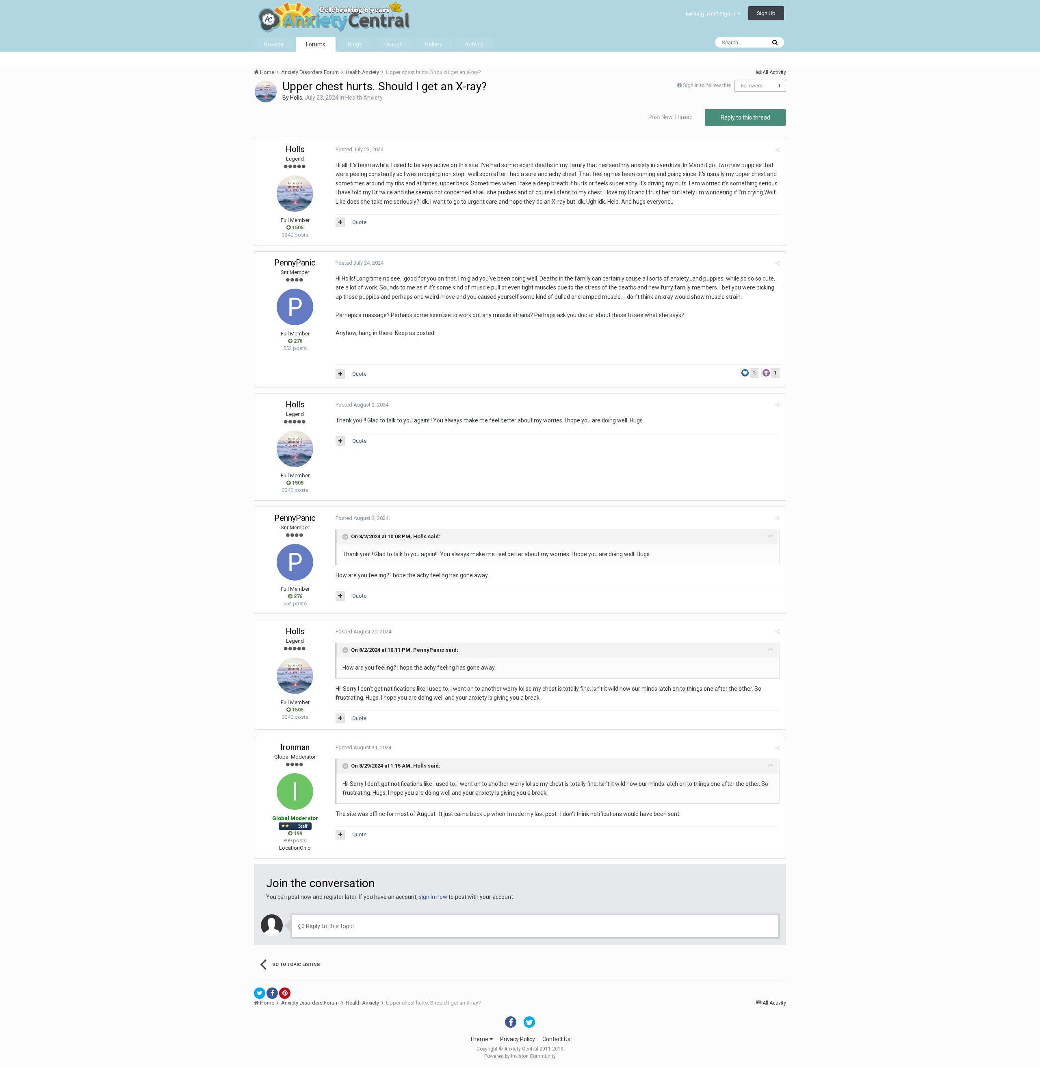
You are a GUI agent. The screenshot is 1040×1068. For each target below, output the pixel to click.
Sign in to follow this (707, 85)
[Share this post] (777, 150)
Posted (360, 149)
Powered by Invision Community (520, 1056)
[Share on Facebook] (272, 993)
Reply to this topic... (331, 926)
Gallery (433, 44)
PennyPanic (295, 263)
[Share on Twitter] (259, 993)
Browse (274, 44)
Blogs (355, 44)
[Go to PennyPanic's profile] (295, 307)
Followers (752, 86)
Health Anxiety (364, 97)
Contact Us (556, 1039)
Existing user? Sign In (712, 14)
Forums (315, 44)
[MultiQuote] (340, 222)
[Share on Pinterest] (284, 993)
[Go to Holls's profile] (266, 91)
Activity (474, 44)
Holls (296, 97)
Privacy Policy (517, 1039)
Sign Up (766, 13)
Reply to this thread (745, 117)
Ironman (295, 747)
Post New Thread (670, 117)
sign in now (433, 897)
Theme (480, 1039)
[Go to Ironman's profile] (295, 791)
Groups (393, 44)
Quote (359, 222)
